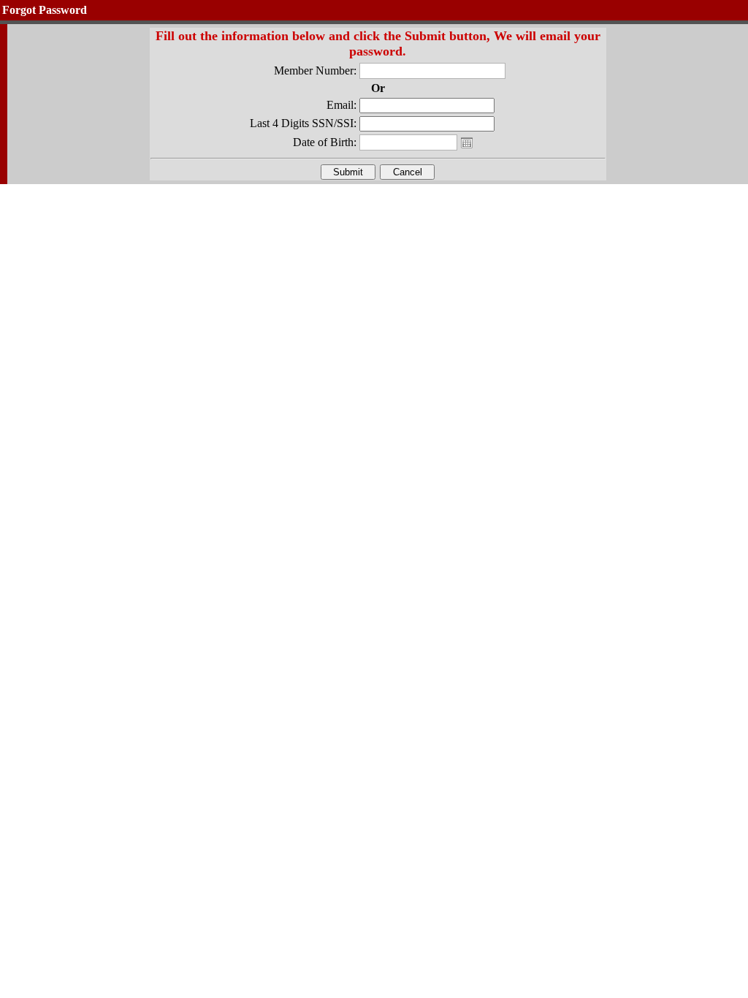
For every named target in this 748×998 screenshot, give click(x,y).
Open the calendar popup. (467, 142)
